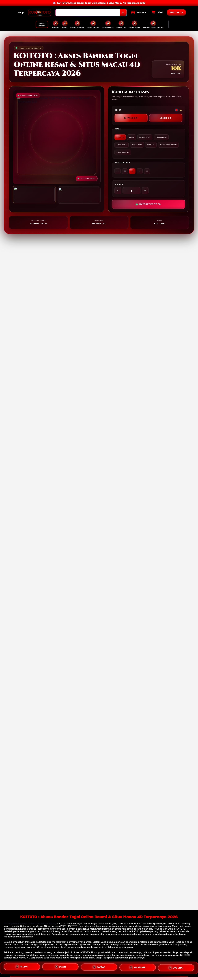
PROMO (24, 967)
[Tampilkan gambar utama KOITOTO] (34, 194)
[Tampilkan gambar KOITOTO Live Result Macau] (79, 195)
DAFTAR (101, 966)
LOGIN (62, 966)
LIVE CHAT (178, 967)
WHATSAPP (140, 967)
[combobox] (88, 12)
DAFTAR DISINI (131, 118)
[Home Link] (39, 13)
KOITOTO (61, 923)
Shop (21, 12)
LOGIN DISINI (166, 118)
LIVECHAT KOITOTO (150, 204)
